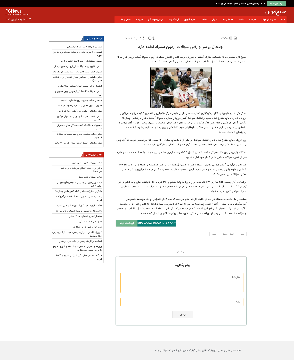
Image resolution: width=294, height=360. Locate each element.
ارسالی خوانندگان (155, 19)
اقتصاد (241, 19)
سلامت (203, 19)
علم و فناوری (189, 19)
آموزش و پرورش (228, 234)
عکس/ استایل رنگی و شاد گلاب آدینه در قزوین (80, 111)
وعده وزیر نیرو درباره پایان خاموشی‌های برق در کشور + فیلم (79, 184)
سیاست (252, 19)
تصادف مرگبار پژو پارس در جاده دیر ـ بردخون (80, 241)
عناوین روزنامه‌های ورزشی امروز (87, 163)
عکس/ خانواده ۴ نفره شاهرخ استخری (84, 47)
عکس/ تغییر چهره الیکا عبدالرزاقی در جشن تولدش (78, 66)
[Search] (30, 20)
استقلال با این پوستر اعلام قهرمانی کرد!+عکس (80, 86)
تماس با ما (125, 19)
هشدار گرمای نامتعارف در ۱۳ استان (85, 216)
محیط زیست (227, 19)
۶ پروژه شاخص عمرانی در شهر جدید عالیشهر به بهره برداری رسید (77, 234)
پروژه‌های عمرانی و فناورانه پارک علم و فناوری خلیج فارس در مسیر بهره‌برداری (77, 248)
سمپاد (214, 234)
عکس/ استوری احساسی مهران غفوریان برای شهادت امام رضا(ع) (77, 78)
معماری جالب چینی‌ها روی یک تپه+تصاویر (81, 100)
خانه (283, 19)
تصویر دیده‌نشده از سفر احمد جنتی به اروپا (81, 61)
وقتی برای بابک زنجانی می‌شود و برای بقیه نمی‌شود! (81, 169)
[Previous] (261, 3)
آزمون (242, 234)
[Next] (264, 3)
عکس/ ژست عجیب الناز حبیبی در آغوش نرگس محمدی (79, 118)
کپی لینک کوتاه (127, 223)
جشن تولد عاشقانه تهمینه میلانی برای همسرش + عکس (78, 127)
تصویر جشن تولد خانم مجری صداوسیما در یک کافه (77, 72)
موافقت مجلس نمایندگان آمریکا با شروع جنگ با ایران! (79, 257)
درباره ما (139, 19)
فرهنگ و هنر (173, 19)
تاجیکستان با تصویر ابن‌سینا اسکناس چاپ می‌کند (79, 211)
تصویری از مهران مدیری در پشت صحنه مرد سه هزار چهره (77, 53)
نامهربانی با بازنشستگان (90, 221)
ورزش (214, 19)
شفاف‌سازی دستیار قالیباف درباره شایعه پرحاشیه (79, 205)
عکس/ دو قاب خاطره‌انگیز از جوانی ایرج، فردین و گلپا (78, 93)
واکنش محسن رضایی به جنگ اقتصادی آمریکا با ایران (79, 198)
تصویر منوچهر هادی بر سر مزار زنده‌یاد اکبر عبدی (79, 105)
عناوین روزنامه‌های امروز (90, 177)
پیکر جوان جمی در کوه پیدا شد (87, 227)
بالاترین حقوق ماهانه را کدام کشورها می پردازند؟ (237, 3)
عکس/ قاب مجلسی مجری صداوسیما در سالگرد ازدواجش (79, 135)
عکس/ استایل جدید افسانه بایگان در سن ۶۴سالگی (78, 143)
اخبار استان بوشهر (268, 19)
